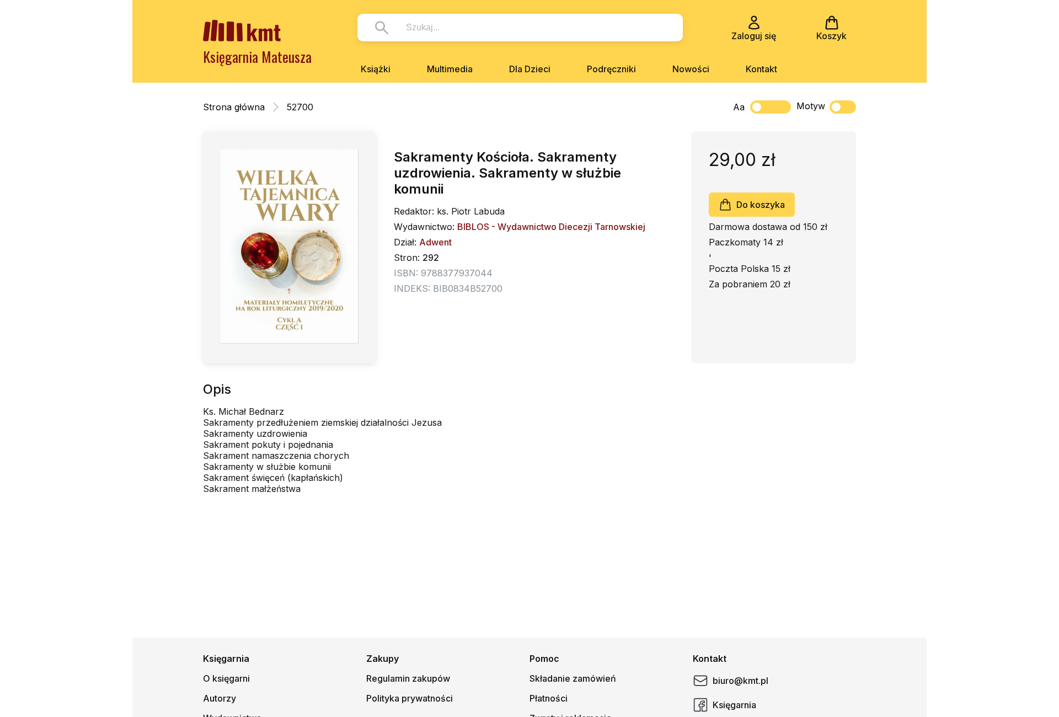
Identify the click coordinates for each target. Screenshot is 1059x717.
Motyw (810, 105)
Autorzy (219, 698)
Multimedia (450, 68)
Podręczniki (611, 68)
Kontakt (761, 68)
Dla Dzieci (529, 68)
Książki (376, 68)
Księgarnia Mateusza (257, 56)
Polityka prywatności (409, 698)
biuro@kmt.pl (740, 680)
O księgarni (226, 678)
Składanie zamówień (573, 678)
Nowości (690, 68)
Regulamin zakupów (408, 678)
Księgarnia (734, 704)
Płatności (549, 698)
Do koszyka (760, 204)
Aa (739, 107)
